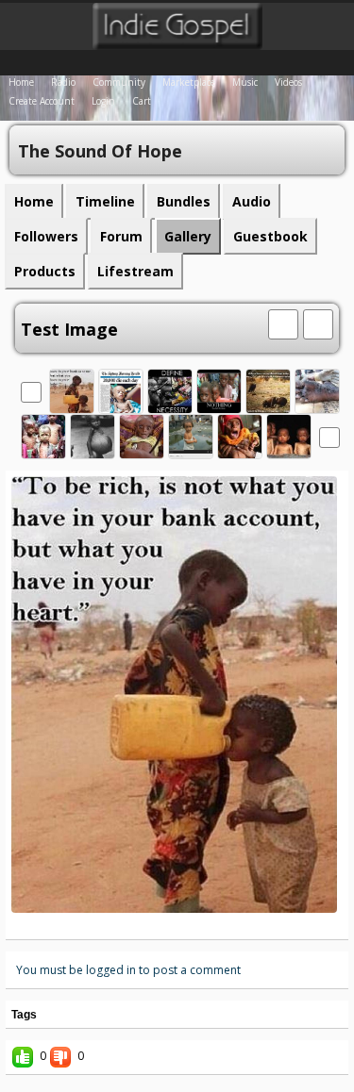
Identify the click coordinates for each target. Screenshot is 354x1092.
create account (41, 101)
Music (245, 82)
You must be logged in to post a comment (128, 970)
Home (21, 82)
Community (119, 82)
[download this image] (318, 322)
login (103, 101)
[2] (155, 926)
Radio (63, 82)
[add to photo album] (283, 322)
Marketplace (188, 82)
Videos (288, 82)
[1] (147, 926)
